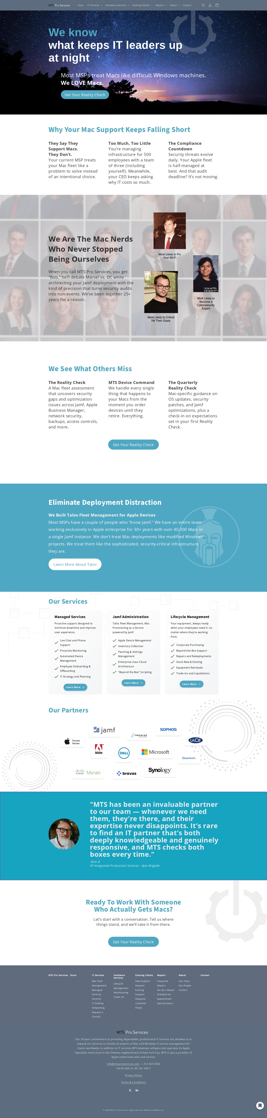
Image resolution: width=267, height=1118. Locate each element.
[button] (95, 5)
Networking (98, 1007)
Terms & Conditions (133, 1082)
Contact (205, 975)
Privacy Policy (133, 1075)
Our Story (184, 981)
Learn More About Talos (75, 564)
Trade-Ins (119, 996)
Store (73, 975)
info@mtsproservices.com (123, 1064)
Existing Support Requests (140, 994)
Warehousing (121, 992)
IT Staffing (98, 1003)
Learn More (59, 616)
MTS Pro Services (117, 1110)
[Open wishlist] (260, 1106)
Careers (183, 990)
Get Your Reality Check (85, 94)
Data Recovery (165, 1003)
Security (96, 998)
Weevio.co (158, 1110)
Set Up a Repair (166, 990)
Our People (185, 985)
